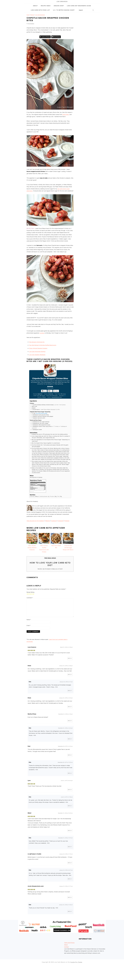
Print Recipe (56, 36)
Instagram (60, 520)
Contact (66, 947)
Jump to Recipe (45, 36)
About (66, 944)
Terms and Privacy (69, 942)
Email (29, 625)
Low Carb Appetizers (40, 14)
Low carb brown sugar (41, 413)
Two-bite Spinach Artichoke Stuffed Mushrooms (42, 345)
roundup (42, 333)
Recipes (32, 14)
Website (47, 520)
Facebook (54, 520)
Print (44, 391)
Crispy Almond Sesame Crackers (38, 348)
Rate (56, 391)
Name (29, 619)
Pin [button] (51, 391)
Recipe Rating (30, 592)
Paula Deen (65, 114)
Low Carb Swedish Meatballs (37, 354)
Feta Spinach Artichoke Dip (36, 342)
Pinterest (66, 520)
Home (28, 14)
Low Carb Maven (62, 1)
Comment (30, 597)
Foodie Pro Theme (76, 962)
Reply (70, 658)
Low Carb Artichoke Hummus (37, 351)
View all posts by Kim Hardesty (35, 520)
